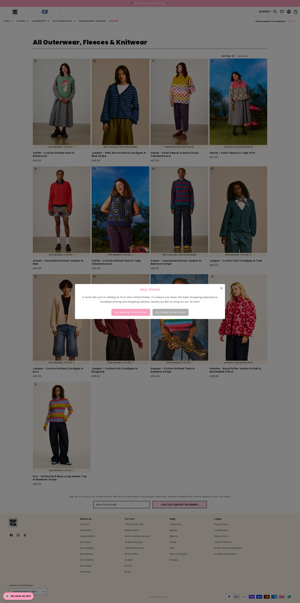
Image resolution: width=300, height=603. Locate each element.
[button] (18, 596)
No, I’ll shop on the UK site (171, 312)
